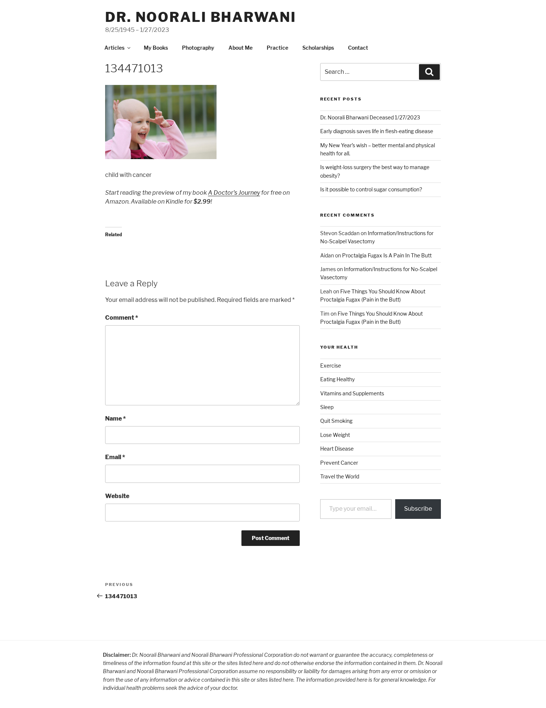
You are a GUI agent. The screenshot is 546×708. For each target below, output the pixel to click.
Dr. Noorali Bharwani (200, 17)
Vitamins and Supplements (352, 393)
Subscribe (418, 508)
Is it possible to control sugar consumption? (371, 189)
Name (115, 418)
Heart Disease (337, 448)
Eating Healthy (337, 379)
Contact (358, 48)
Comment (121, 317)
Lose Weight (335, 435)
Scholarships (318, 48)
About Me (240, 48)
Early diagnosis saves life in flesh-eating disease (376, 131)
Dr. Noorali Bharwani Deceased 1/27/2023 (370, 117)
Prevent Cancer (339, 463)
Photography (198, 48)
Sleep (327, 407)
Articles (114, 48)
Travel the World (339, 476)
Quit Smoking (336, 421)
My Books (156, 48)
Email (115, 457)
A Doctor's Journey (234, 192)
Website (117, 496)
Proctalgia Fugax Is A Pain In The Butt (387, 255)
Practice (277, 48)
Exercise (330, 365)
